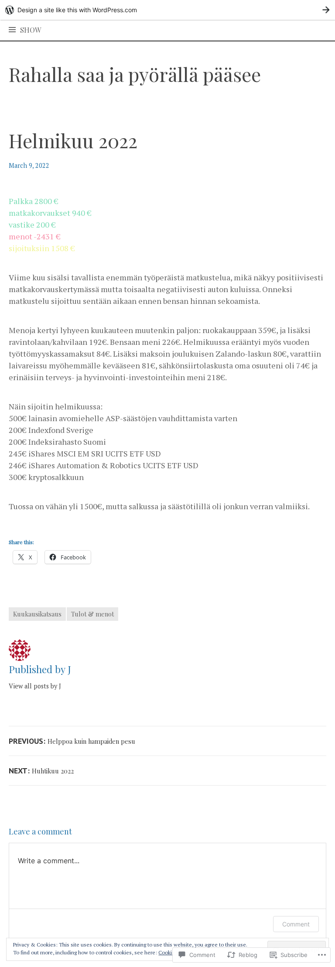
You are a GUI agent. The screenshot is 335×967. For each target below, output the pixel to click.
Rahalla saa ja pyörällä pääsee (135, 74)
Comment (296, 924)
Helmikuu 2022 (73, 140)
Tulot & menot (92, 613)
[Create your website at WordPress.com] (167, 10)
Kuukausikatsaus (37, 613)
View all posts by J (35, 686)
